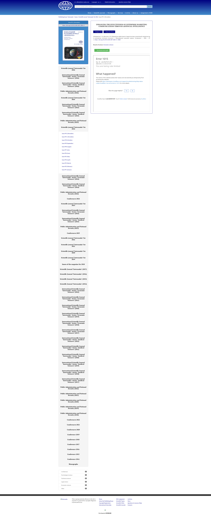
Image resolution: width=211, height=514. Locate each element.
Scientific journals (99, 13)
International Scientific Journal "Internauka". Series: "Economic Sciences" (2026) (73, 76)
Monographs (112, 13)
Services (120, 13)
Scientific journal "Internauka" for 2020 (73, 252)
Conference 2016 (73, 449)
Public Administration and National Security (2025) (73, 121)
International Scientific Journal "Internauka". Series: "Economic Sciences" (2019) (73, 315)
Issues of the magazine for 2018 (73, 264)
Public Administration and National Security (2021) (73, 394)
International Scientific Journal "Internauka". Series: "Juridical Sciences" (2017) (73, 380)
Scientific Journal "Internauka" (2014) (73, 284)
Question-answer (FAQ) (125, 2)
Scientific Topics (120, 501)
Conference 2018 (73, 439)
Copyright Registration (105, 503)
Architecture (73, 471)
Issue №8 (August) (66, 146)
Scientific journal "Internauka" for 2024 (88, 17)
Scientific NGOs (120, 503)
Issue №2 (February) (67, 166)
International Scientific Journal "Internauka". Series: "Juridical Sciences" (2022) (73, 339)
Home (89, 13)
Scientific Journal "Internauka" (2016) (73, 274)
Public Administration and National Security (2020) (73, 401)
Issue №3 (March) (66, 163)
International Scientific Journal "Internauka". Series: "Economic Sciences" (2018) (73, 323)
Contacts (130, 505)
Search (149, 6)
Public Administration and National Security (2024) (73, 193)
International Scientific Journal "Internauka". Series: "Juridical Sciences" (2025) (73, 114)
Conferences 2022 (73, 420)
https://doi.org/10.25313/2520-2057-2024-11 (73, 25)
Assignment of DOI (147, 13)
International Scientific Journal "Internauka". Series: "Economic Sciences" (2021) (73, 298)
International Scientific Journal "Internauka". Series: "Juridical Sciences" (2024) (73, 185)
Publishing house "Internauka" (66, 17)
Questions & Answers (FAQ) (135, 503)
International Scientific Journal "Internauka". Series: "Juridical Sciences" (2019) (73, 364)
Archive (127, 13)
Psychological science (73, 475)
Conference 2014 (73, 459)
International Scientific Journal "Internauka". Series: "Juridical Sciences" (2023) (73, 220)
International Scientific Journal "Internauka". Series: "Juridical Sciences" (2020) (73, 356)
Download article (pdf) (102, 50)
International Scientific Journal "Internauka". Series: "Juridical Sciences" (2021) (73, 347)
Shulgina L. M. (98, 31)
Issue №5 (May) (66, 156)
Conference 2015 (73, 454)
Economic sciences (73, 485)
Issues (76, 17)
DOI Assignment (120, 499)
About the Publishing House (106, 501)
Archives (130, 499)
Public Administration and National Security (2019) (73, 407)
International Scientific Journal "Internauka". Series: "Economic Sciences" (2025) (73, 106)
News (129, 501)
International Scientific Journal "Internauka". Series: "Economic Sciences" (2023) (73, 211)
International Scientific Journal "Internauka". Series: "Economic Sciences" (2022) (73, 290)
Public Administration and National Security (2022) (73, 388)
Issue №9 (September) (67, 143)
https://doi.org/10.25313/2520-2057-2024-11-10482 (107, 40)
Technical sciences (73, 478)
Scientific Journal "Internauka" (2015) (73, 279)
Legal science (73, 482)
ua (98, 2)
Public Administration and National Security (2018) (73, 414)
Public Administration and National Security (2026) (73, 92)
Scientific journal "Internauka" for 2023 (73, 204)
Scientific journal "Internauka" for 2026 (73, 69)
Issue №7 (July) (66, 150)
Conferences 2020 (73, 430)
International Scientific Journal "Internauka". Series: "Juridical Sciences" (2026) (73, 84)
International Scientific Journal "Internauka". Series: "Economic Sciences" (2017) (73, 331)
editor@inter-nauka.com (82, 2)
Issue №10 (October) (67, 140)
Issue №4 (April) (66, 160)
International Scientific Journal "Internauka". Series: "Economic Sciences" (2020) (73, 307)
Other (73, 488)
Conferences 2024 (73, 199)
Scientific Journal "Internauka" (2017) (73, 269)
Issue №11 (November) (68, 137)
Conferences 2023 (73, 233)
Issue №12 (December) (68, 133)
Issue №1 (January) (67, 169)
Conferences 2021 (73, 425)
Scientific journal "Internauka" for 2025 (73, 98)
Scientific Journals (120, 505)
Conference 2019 (73, 435)
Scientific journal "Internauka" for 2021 (73, 245)
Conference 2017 (73, 444)
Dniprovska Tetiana (110, 31)
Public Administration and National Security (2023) (73, 227)
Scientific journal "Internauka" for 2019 (73, 258)
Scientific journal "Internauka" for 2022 (73, 239)
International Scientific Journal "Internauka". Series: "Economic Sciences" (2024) (73, 177)
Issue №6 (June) (66, 153)
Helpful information (110, 2)
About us (135, 13)
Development (105, 513)
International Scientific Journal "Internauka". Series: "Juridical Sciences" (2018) (73, 372)
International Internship (105, 505)
